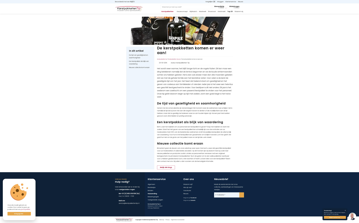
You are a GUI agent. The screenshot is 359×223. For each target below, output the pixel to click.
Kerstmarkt (221, 11)
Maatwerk (202, 11)
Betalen (150, 190)
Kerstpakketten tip (162, 59)
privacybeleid (25, 209)
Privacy (168, 219)
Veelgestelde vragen (155, 200)
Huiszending (152, 194)
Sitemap (161, 219)
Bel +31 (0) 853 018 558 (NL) (129, 193)
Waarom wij (239, 11)
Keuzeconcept (182, 11)
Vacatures (187, 190)
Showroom (212, 11)
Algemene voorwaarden (178, 219)
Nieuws (185, 194)
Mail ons (122, 201)
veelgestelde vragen (127, 189)
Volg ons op (189, 198)
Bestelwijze (151, 187)
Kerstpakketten (167, 11)
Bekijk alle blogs (166, 167)
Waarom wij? (188, 184)
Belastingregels (153, 197)
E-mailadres (220, 195)
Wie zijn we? (187, 187)
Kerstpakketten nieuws (174, 59)
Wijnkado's (193, 11)
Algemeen (151, 184)
